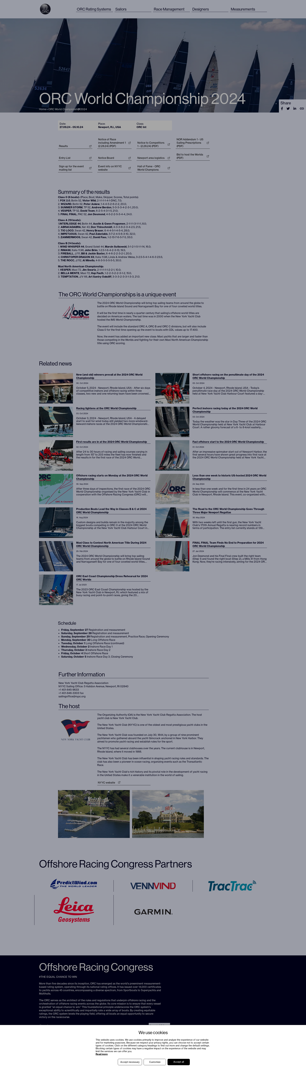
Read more (102, 1054)
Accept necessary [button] (129, 1062)
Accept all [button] (178, 1061)
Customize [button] (154, 1062)
